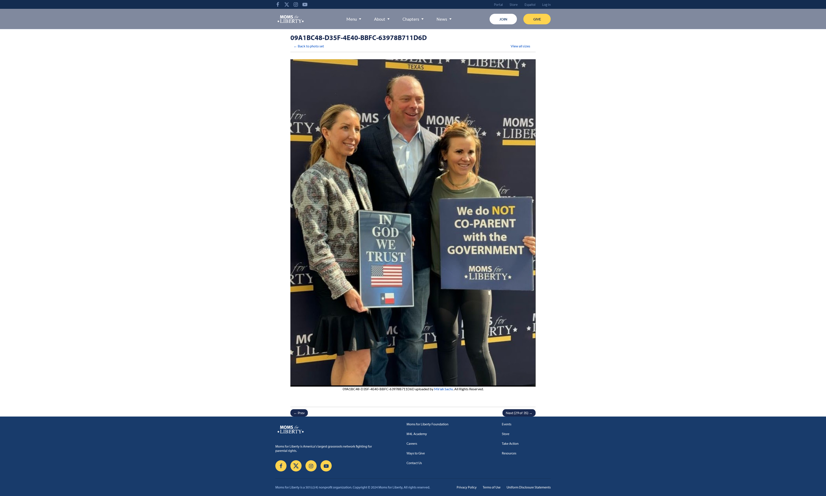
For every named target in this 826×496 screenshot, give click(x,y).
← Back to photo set (309, 46)
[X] (286, 4)
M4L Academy (417, 434)
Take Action (510, 443)
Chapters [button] (410, 19)
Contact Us (414, 463)
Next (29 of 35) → (519, 413)
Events (506, 424)
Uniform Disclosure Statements (529, 487)
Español (530, 4)
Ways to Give (416, 453)
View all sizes (520, 46)
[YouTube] (304, 4)
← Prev (299, 413)
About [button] (379, 19)
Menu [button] (351, 19)
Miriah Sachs (443, 389)
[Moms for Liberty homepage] (325, 429)
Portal (498, 4)
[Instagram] (295, 4)
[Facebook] (277, 4)
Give (537, 19)
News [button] (441, 19)
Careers (412, 443)
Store (514, 4)
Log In (546, 4)
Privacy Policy (467, 487)
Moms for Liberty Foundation (427, 424)
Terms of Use (492, 487)
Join (503, 19)
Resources (509, 453)
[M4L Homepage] (290, 19)
